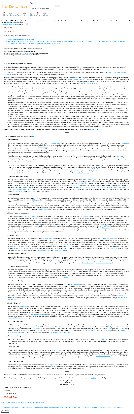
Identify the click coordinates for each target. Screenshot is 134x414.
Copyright (3, 407)
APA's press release (63, 277)
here (33, 136)
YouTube (99, 187)
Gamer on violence (52, 43)
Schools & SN (58, 41)
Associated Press (15, 246)
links (22, 402)
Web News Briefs (13, 41)
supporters (28, 402)
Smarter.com (106, 407)
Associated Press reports (103, 356)
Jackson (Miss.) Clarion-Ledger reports (60, 244)
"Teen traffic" (19, 191)
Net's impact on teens (97, 41)
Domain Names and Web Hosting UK (53, 407)
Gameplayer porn (41, 43)
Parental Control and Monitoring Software (91, 407)
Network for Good (26, 53)
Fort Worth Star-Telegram (107, 239)
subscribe (17, 402)
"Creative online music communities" (59, 332)
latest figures (92, 180)
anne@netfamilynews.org (81, 173)
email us (93, 378)
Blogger (82, 187)
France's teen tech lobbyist (112, 41)
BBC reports (35, 200)
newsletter (9, 402)
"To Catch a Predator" (54, 143)
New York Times (76, 284)
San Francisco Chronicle (38, 314)
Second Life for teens (60, 250)
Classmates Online (90, 187)
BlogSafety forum (95, 129)
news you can (8, 24)
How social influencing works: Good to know (21, 39)
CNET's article (23, 306)
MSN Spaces (17, 189)
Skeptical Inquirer (43, 147)
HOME (3, 402)
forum (9, 22)
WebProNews (32, 191)
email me (15, 22)
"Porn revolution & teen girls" (104, 263)
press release (115, 248)
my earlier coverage (43, 209)
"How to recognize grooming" (76, 79)
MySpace (76, 187)
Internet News (59, 327)
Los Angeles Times (52, 365)
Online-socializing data (35, 41)
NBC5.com (106, 226)
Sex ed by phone (31, 43)
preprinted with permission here (90, 83)
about (35, 402)
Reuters (126, 143)
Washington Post (82, 183)
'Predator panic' (23, 41)
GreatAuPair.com (68, 407)
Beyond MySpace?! (68, 41)
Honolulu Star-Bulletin (30, 216)
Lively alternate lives (44, 250)
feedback (41, 402)
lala (111, 330)
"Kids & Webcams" (87, 263)
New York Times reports (54, 259)
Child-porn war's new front (83, 41)
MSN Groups (106, 187)
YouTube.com (87, 216)
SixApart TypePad (26, 189)
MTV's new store (20, 43)
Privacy (26, 407)
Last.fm (105, 330)
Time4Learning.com (118, 407)
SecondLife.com (23, 248)
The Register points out (114, 327)
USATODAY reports (101, 339)
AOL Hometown (116, 187)
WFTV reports (58, 350)
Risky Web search (48, 41)
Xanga (37, 189)
